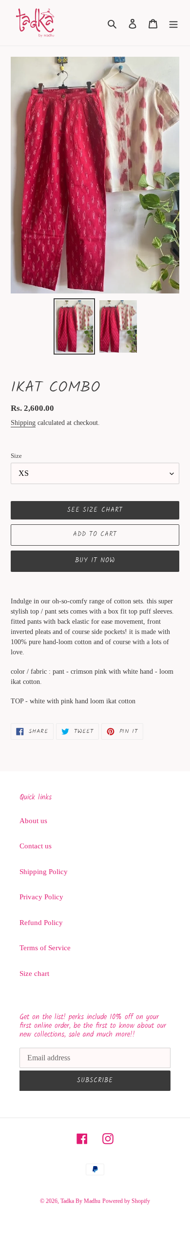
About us (33, 821)
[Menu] (173, 23)
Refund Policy (41, 922)
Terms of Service (45, 948)
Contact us (35, 846)
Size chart (34, 973)
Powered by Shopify (126, 1201)
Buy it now (95, 560)
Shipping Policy (43, 872)
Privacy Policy (41, 897)
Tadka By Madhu (80, 1201)
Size (16, 455)
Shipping (23, 422)
